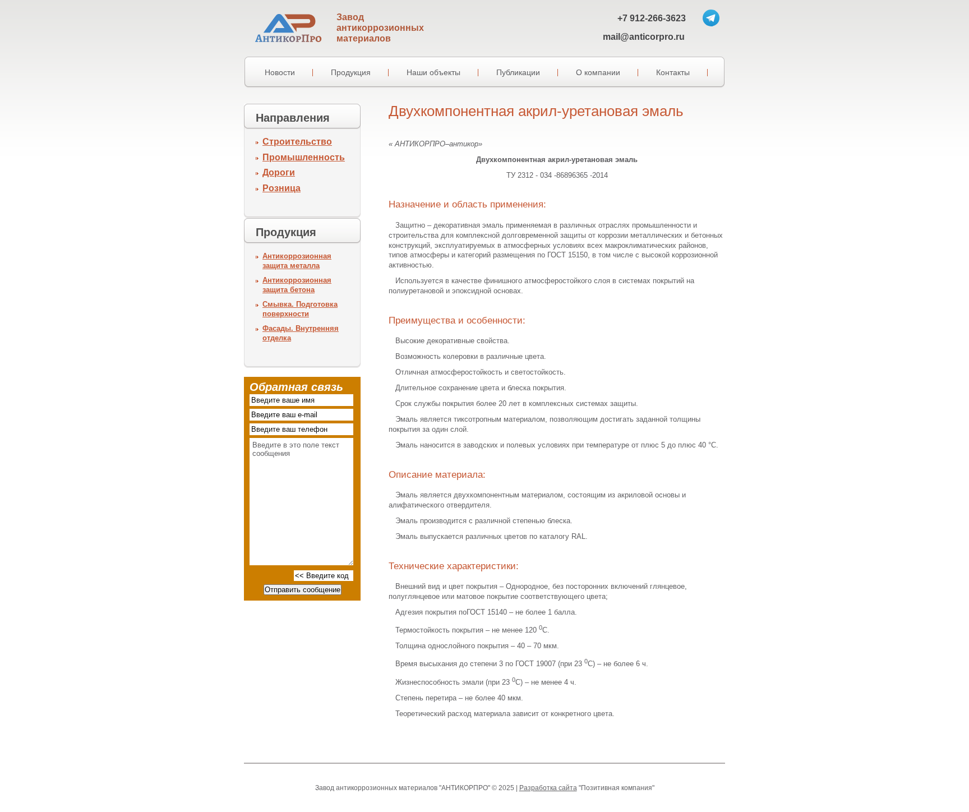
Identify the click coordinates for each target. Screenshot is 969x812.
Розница (281, 188)
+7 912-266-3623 (651, 18)
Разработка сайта (548, 788)
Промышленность (303, 157)
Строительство (297, 141)
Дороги (278, 172)
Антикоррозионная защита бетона (296, 285)
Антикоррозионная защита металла (296, 261)
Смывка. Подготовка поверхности (300, 309)
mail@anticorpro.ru (644, 36)
